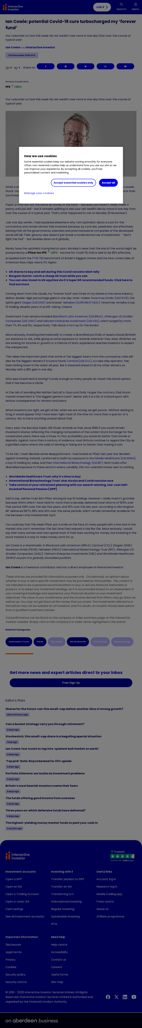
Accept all (108, 182)
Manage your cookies (39, 193)
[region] (71, 175)
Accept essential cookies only (73, 182)
